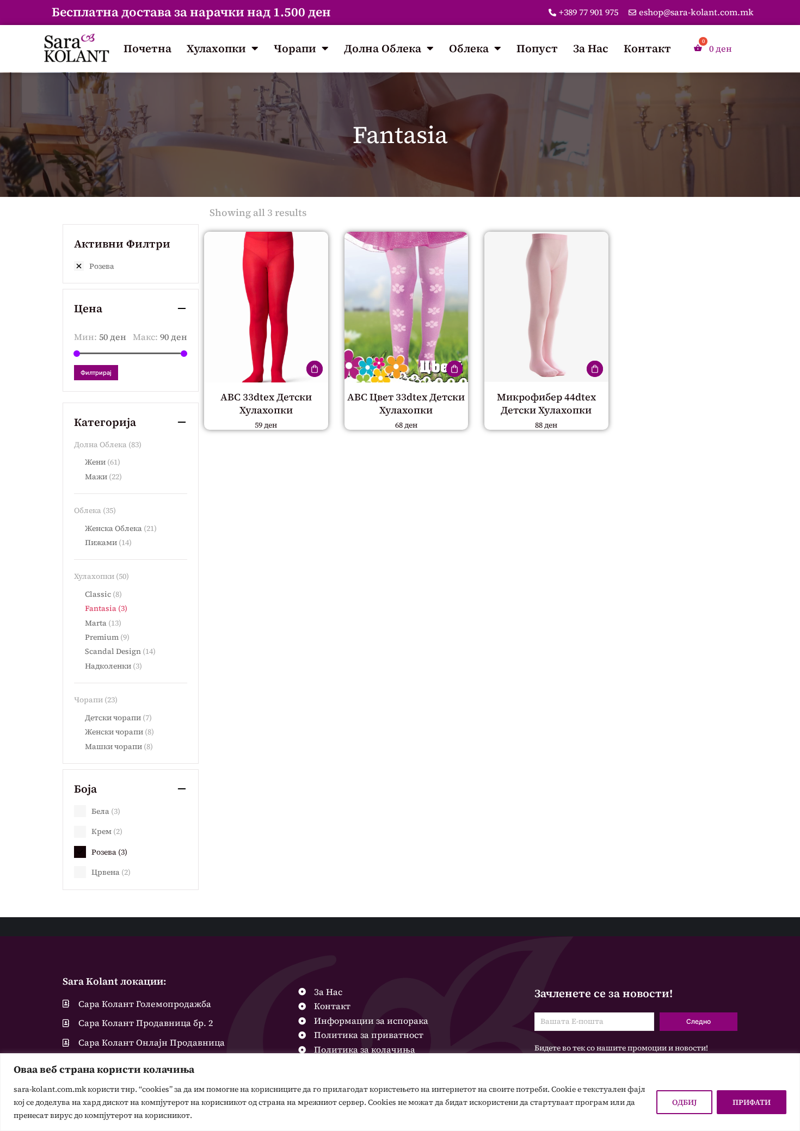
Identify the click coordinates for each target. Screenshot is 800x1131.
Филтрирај (96, 372)
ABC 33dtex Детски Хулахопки (266, 403)
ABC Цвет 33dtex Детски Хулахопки (406, 403)
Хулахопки (216, 48)
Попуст (537, 48)
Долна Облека (382, 48)
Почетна (147, 48)
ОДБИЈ (684, 1102)
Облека (469, 48)
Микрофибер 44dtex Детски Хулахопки (546, 403)
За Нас (590, 48)
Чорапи (295, 48)
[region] (400, 1092)
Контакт (647, 48)
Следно (698, 1021)
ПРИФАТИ (752, 1102)
